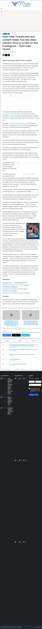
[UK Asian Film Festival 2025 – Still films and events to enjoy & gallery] (6, 356)
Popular (7, 340)
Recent (20, 340)
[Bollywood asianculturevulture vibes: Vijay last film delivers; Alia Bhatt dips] (21, 461)
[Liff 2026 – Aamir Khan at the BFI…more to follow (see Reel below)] (17, 542)
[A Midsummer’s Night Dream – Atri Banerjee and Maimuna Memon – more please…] (21, 542)
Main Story (5, 33)
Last (36, 379)
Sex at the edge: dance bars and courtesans (17, 364)
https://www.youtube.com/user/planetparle (16, 293)
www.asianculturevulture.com (12, 114)
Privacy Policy (38, 627)
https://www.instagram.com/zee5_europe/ (16, 285)
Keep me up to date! (34, 394)
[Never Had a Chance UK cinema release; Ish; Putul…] (17, 500)
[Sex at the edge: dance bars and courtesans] (6, 366)
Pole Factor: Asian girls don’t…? (15, 359)
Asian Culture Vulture (18, 627)
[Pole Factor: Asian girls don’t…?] (6, 361)
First (29, 379)
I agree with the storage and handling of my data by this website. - (35, 390)
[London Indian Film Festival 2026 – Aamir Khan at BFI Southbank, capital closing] (25, 582)
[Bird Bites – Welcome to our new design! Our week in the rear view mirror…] (6, 351)
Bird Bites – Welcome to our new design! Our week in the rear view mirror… (23, 349)
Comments (34, 340)
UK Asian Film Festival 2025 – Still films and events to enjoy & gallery (22, 354)
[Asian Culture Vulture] (21, 4)
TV (8, 33)
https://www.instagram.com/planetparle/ (15, 289)
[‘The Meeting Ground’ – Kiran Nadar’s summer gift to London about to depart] (25, 418)
